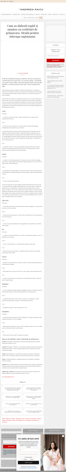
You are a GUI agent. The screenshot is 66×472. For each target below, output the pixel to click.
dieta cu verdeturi (11, 418)
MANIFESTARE (16, 14)
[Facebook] (2, 462)
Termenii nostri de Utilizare (32, 467)
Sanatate (55, 14)
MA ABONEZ (55, 60)
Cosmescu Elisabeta (23, 73)
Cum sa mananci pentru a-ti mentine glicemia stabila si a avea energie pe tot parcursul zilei (33, 389)
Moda (49, 14)
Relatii (38, 14)
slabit (14, 420)
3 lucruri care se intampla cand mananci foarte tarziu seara (12, 404)
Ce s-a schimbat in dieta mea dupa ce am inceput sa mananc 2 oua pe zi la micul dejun (12, 411)
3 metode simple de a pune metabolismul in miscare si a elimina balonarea (34, 411)
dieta (4, 418)
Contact (4, 1)
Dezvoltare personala (28, 14)
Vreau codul (28, 462)
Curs (8, 1)
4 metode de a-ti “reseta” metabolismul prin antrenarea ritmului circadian (12, 397)
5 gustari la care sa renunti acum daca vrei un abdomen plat (34, 404)
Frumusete (44, 14)
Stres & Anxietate (6, 14)
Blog (1, 1)
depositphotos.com (9, 377)
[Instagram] (2, 460)
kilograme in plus (20, 418)
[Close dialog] (63, 436)
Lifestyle (62, 14)
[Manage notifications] (63, 469)
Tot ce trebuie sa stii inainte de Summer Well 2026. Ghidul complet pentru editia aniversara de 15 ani (55, 87)
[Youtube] (2, 465)
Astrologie (30, 17)
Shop (40, 17)
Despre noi (11, 1)
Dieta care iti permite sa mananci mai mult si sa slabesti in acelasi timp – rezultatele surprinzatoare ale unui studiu (13, 389)
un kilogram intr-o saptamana (24, 420)
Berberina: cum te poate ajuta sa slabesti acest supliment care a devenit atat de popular (33, 397)
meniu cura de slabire (31, 418)
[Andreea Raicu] (31, 8)
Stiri (25, 17)
